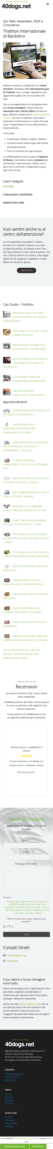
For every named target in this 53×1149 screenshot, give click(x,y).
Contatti (9, 1117)
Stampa (9, 1097)
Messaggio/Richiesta (26, 863)
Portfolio (9, 1103)
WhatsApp (12, 960)
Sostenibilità (11, 1123)
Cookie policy (32, 1138)
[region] (26, 763)
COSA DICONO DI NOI (14, 1146)
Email (26, 852)
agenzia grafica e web (30, 1003)
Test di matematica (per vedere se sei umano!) (26, 920)
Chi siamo (10, 1120)
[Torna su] (50, 1146)
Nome (26, 840)
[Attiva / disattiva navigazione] (47, 4)
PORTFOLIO (38, 1146)
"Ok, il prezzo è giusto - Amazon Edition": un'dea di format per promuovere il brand (21, 654)
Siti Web (9, 1100)
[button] (24, 60)
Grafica (8, 1094)
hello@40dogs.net (16, 955)
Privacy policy (21, 1138)
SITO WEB (8, 186)
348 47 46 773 (11, 1077)
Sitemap (9, 1126)
